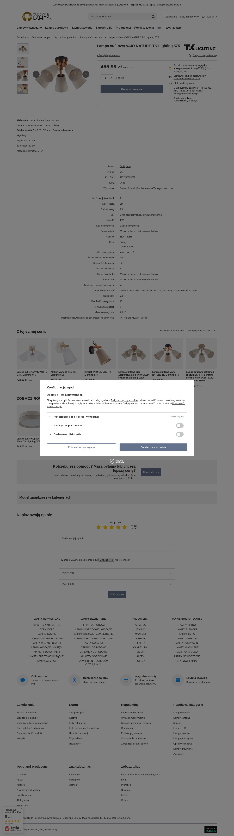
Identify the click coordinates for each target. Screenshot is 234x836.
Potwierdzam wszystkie (153, 447)
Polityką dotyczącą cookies (124, 400)
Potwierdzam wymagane (81, 447)
